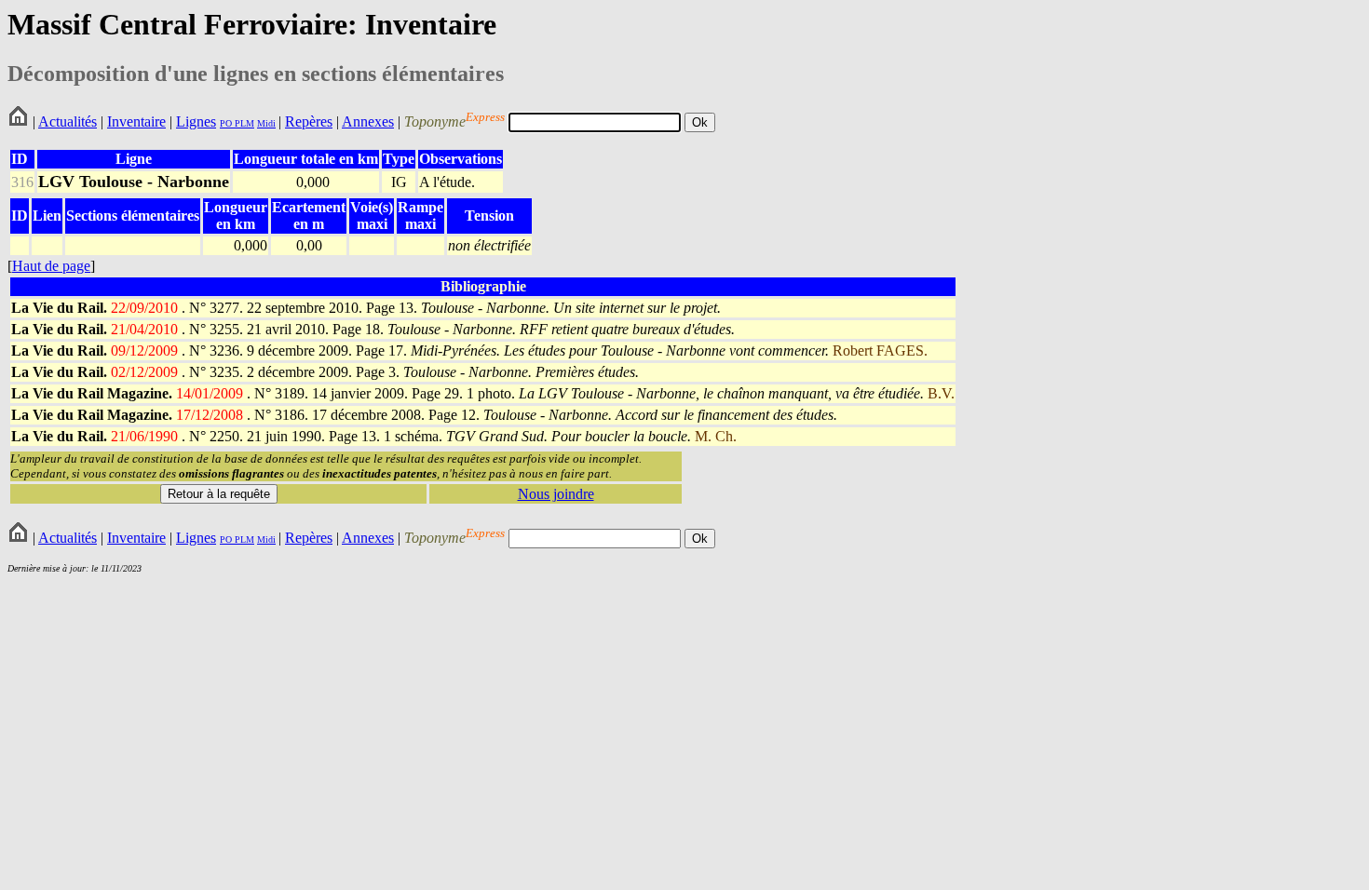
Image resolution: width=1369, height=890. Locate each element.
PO (226, 123)
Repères (308, 121)
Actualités (67, 121)
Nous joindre (556, 494)
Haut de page (51, 266)
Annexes (368, 121)
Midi (266, 123)
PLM (243, 123)
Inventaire (136, 121)
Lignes (196, 121)
